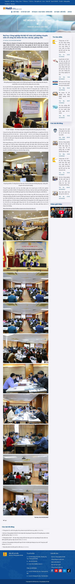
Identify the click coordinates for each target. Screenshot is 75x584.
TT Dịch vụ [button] (31, 1)
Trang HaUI (7, 1)
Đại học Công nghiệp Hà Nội (58, 556)
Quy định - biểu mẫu (60, 12)
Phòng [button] (17, 1)
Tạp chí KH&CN (54, 1)
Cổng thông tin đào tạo (57, 567)
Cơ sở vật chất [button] (25, 12)
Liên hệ (70, 12)
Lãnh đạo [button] (12, 1)
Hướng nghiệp (67, 1)
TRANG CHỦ (30, 27)
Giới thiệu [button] (16, 12)
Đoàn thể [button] (48, 1)
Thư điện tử (7, 3)
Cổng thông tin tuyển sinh (57, 559)
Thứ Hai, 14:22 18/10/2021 (10, 40)
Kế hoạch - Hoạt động (38, 12)
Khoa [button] (20, 1)
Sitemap (13, 3)
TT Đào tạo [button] (25, 1)
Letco (43, 1)
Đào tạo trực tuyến (56, 564)
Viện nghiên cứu (37, 1)
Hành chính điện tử (55, 562)
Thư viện (61, 1)
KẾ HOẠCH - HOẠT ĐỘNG (41, 27)
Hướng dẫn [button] (49, 12)
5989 (19, 40)
